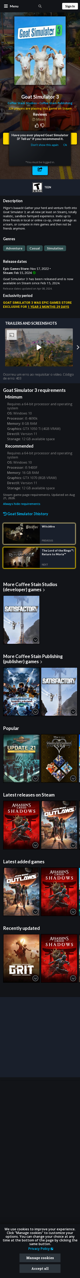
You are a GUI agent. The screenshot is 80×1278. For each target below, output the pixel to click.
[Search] (40, 6)
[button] (40, 169)
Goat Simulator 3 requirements (34, 390)
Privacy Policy (39, 1248)
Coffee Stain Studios (23, 103)
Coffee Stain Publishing (55, 103)
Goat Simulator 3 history (27, 513)
